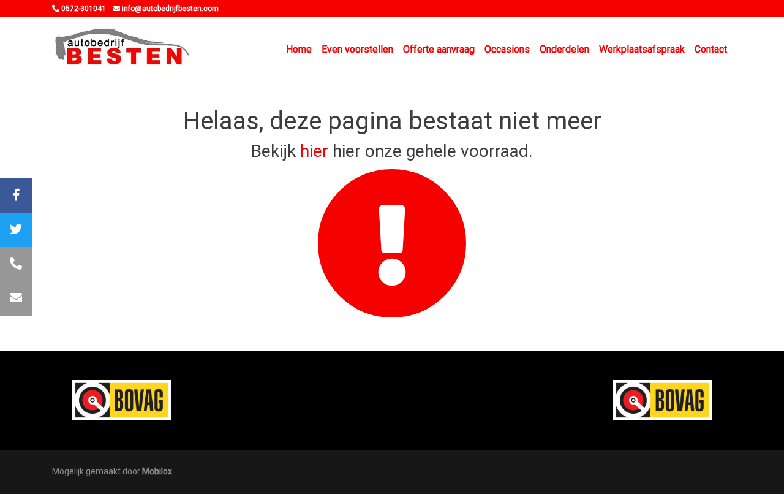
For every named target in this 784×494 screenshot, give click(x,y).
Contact (711, 49)
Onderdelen (564, 49)
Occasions (507, 49)
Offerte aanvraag (439, 49)
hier (314, 151)
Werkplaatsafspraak (642, 49)
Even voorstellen (357, 49)
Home (299, 49)
